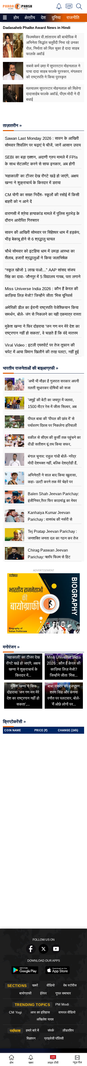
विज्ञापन (31, 1038)
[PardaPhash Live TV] (69, 8)
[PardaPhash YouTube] (56, 952)
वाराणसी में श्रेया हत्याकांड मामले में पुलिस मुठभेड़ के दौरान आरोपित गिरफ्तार (42, 217)
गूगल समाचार (63, 993)
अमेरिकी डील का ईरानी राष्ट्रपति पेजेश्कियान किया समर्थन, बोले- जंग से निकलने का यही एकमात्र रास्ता (43, 311)
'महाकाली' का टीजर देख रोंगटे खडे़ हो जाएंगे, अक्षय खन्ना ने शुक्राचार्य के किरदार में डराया (41, 179)
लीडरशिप (68, 1030)
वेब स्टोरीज (70, 985)
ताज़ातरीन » (12, 125)
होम (16, 17)
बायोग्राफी (25, 993)
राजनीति (72, 17)
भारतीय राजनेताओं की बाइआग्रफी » (30, 368)
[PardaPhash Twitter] (43, 952)
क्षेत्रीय (29, 17)
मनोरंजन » (11, 647)
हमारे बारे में (32, 1030)
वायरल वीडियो (66, 1012)
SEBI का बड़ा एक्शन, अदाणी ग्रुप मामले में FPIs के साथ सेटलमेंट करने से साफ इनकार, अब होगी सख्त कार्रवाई (41, 164)
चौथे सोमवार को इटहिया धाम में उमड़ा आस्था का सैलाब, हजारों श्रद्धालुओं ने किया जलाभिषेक (40, 254)
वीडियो (51, 985)
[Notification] (59, 8)
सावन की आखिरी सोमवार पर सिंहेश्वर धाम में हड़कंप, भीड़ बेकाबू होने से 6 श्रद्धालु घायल (42, 235)
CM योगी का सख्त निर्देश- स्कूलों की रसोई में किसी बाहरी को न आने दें (42, 198)
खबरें (35, 985)
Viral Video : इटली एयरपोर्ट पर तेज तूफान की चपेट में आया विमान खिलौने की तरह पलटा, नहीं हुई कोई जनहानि (42, 352)
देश (43, 17)
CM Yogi (15, 1012)
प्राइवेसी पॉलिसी (54, 1038)
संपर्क (51, 1030)
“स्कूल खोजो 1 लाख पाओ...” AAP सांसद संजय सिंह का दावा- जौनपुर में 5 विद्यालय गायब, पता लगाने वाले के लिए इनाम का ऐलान (42, 277)
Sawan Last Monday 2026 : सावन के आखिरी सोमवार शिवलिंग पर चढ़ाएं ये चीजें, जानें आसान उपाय (43, 141)
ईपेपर (43, 993)
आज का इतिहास (40, 1012)
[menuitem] (16, 17)
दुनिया (56, 17)
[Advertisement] (43, 880)
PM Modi (62, 1004)
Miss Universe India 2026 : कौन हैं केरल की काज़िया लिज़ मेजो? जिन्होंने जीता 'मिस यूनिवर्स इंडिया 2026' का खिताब (41, 295)
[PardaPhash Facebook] (31, 952)
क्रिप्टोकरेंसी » (14, 721)
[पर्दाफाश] (17, 9)
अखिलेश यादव (45, 1019)
